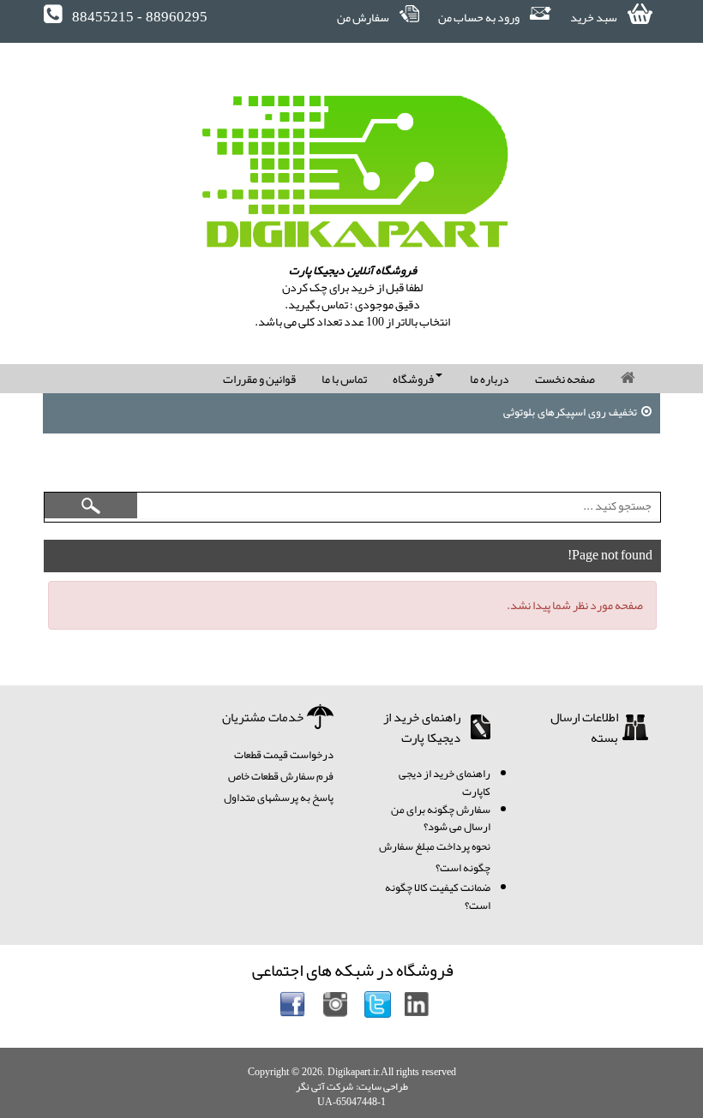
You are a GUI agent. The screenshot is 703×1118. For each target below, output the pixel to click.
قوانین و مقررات (259, 379)
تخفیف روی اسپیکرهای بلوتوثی (570, 412)
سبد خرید (594, 17)
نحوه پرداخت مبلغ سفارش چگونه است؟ (434, 857)
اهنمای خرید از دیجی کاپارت (444, 782)
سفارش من (364, 17)
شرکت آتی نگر (324, 1086)
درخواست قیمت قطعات (283, 755)
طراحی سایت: (382, 1086)
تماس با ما (344, 379)
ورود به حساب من (479, 17)
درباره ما (489, 379)
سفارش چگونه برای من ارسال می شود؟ (440, 818)
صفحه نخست (565, 379)
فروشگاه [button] (414, 379)
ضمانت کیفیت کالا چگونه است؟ (437, 896)
